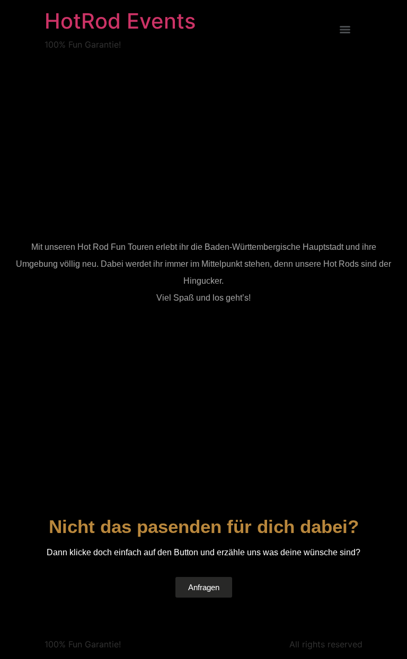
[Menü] (345, 30)
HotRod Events (120, 21)
